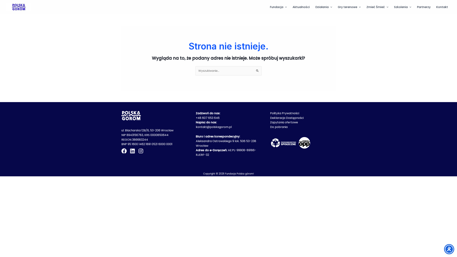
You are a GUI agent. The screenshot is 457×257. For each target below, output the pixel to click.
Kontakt (442, 7)
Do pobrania (279, 127)
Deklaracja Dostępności (287, 118)
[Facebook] (124, 151)
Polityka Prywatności (284, 113)
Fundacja (276, 7)
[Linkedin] (132, 151)
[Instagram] (141, 151)
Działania (322, 7)
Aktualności (301, 7)
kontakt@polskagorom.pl (214, 127)
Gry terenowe (347, 7)
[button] (285, 7)
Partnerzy (424, 7)
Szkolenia (401, 7)
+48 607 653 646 (208, 118)
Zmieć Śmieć (375, 7)
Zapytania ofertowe (284, 122)
